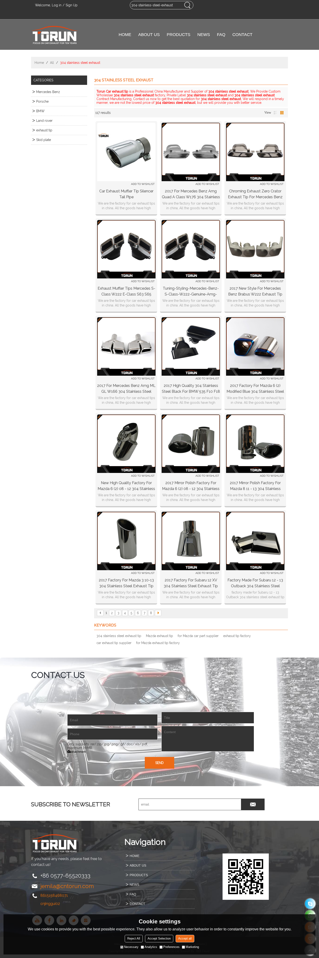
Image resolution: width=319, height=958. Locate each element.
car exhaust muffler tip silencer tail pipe (126, 194)
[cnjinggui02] (310, 903)
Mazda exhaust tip (159, 636)
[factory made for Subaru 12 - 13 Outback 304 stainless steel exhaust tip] (255, 541)
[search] (187, 5)
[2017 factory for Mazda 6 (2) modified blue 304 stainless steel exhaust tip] (255, 346)
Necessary (131, 947)
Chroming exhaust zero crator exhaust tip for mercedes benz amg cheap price (255, 194)
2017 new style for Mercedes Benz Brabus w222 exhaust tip (255, 291)
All (52, 63)
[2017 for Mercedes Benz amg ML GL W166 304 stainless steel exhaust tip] (126, 346)
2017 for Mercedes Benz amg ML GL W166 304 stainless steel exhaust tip (126, 388)
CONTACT (242, 34)
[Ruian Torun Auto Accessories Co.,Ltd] (54, 34)
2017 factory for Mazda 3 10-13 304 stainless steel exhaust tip (126, 583)
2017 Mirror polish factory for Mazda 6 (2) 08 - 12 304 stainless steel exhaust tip (191, 486)
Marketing (192, 947)
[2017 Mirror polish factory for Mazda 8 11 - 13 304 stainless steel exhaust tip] (255, 443)
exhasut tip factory (237, 636)
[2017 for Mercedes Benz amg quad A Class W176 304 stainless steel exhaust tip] (191, 152)
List (275, 112)
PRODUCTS (178, 34)
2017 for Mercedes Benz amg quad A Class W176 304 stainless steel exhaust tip (191, 194)
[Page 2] (158, 613)
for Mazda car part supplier (198, 636)
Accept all (185, 938)
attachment (78, 751)
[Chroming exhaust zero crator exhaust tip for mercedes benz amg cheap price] (255, 152)
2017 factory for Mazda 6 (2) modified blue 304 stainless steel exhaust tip (255, 388)
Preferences (171, 947)
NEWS (203, 34)
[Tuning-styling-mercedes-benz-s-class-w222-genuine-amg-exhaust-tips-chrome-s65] (191, 249)
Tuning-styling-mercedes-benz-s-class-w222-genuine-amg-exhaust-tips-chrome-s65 (191, 291)
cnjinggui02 (50, 903)
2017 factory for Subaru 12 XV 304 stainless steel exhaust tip (191, 583)
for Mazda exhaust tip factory (158, 643)
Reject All (133, 938)
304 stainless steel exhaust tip (118, 636)
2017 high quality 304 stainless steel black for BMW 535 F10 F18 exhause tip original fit (191, 388)
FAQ (221, 34)
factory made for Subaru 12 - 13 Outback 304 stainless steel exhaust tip (255, 583)
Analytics (151, 947)
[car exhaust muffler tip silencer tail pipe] (126, 152)
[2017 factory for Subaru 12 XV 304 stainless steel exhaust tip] (191, 541)
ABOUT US (149, 34)
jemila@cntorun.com (67, 886)
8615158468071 (54, 895)
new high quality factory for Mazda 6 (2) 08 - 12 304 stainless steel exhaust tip (126, 486)
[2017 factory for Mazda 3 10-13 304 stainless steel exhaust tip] (126, 541)
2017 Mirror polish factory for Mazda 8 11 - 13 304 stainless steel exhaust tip (255, 486)
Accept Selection (159, 938)
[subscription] (253, 804)
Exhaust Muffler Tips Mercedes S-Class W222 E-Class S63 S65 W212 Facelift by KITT (126, 291)
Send (159, 763)
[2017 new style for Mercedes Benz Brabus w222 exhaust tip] (255, 249)
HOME (125, 34)
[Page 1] (100, 613)
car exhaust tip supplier (113, 643)
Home (39, 63)
